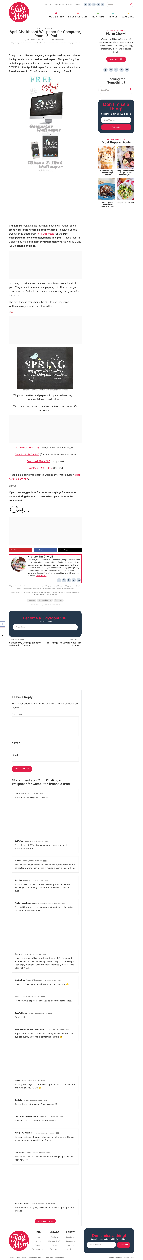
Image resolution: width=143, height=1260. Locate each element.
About (51, 4)
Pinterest (70, 1245)
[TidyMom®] (19, 12)
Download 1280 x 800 (27, 454)
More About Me (116, 59)
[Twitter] (98, 4)
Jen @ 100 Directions (24, 1133)
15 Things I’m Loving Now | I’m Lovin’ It (64, 643)
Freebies (48, 28)
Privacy (41, 1257)
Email (16, 755)
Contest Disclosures (55, 1257)
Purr (132, 1257)
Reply (41, 793)
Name (16, 742)
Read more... (41, 576)
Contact (71, 4)
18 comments (35, 605)
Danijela (18, 1100)
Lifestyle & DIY (78, 17)
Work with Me (38, 1249)
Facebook (70, 1237)
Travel (113, 17)
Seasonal (128, 17)
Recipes (54, 1237)
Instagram (70, 1241)
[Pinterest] (94, 4)
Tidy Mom (58, 600)
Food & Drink (56, 17)
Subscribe (78, 4)
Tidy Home (98, 17)
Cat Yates (19, 841)
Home (46, 4)
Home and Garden (45, 600)
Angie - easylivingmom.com (27, 903)
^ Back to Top (14, 1257)
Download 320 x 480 (38, 461)
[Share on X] (2, 635)
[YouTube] (102, 4)
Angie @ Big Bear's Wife (25, 980)
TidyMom (31, 40)
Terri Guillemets (45, 233)
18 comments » (59, 40)
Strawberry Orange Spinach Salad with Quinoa (25, 643)
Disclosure (32, 1257)
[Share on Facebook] (2, 623)
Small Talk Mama (22, 1203)
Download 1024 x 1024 (40, 468)
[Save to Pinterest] (2, 629)
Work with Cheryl (61, 4)
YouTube (70, 1249)
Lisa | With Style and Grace (26, 1116)
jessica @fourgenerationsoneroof (29, 1029)
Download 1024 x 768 (28, 447)
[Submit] (131, 4)
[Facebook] (85, 4)
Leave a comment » (53, 605)
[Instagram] (89, 4)
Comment (18, 714)
